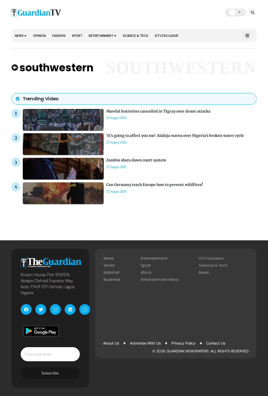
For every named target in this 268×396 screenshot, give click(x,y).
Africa (146, 272)
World (109, 265)
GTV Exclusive (166, 35)
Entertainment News (159, 279)
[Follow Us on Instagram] (55, 309)
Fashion (58, 35)
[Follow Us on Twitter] (40, 309)
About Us (111, 343)
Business (112, 279)
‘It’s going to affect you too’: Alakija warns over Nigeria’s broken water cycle (175, 135)
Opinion (39, 35)
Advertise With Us (145, 343)
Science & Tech (135, 35)
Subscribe (50, 373)
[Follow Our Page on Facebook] (26, 309)
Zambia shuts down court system (136, 160)
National (111, 272)
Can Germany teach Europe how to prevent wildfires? (154, 184)
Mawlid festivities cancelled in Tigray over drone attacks (158, 111)
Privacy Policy (183, 343)
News (19, 35)
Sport (77, 35)
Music (204, 272)
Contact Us (215, 343)
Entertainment (101, 35)
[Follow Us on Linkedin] (70, 309)
